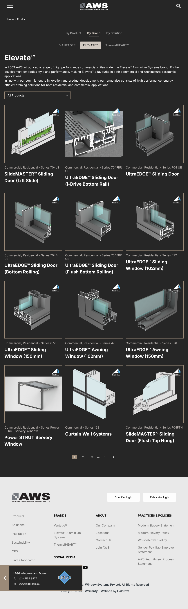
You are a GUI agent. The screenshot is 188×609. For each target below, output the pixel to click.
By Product (73, 33)
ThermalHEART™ (117, 45)
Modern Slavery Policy (153, 533)
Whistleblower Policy (152, 540)
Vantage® (60, 525)
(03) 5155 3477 (28, 578)
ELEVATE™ (90, 45)
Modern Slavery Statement (156, 525)
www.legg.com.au (29, 583)
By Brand (93, 33)
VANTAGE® (67, 45)
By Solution (114, 33)
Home (10, 19)
